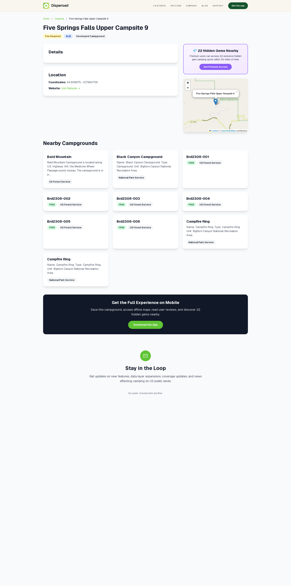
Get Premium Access (215, 66)
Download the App (146, 325)
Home (46, 18)
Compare (191, 6)
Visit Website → (70, 88)
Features (159, 6)
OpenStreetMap (228, 130)
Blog (205, 6)
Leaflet (214, 130)
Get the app (238, 5)
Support (218, 6)
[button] (216, 101)
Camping (59, 18)
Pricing (176, 6)
